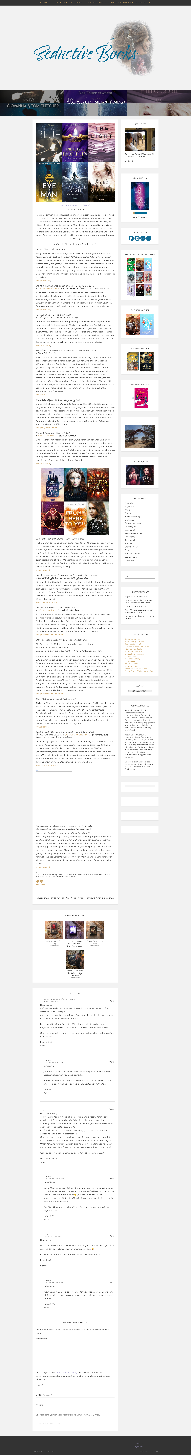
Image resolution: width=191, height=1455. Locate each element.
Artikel (127, 510)
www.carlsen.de (43, 570)
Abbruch (129, 503)
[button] (37, 881)
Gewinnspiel (130, 527)
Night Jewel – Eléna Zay (136, 597)
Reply (111, 1001)
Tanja (45, 1108)
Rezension (76, 3)
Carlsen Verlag (42, 898)
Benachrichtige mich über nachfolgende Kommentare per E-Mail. (68, 1415)
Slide (127, 550)
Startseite (46, 3)
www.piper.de (42, 727)
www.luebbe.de (43, 281)
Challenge (129, 520)
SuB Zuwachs (131, 557)
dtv (63, 898)
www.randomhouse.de (47, 765)
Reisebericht (130, 540)
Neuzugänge (131, 537)
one (74, 898)
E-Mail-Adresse (44, 1395)
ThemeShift (153, 1451)
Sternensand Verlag (105, 898)
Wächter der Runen (47, 610)
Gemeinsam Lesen (133, 523)
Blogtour (129, 513)
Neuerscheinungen (133, 533)
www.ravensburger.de (46, 602)
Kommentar (42, 1339)
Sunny (45, 1234)
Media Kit (129, 161)
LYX (68, 898)
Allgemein (129, 507)
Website (39, 1405)
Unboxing (129, 560)
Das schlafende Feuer (49, 288)
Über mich (61, 3)
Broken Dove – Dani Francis (137, 606)
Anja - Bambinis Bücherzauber (59, 999)
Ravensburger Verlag (86, 898)
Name (39, 1385)
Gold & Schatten (46, 436)
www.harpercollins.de (46, 428)
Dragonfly (55, 898)
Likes (41, 885)
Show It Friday (131, 547)
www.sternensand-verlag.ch (49, 635)
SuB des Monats (97, 3)
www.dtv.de (41, 395)
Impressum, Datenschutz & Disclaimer (131, 3)
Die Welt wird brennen (76, 735)
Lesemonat (130, 530)
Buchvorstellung (132, 517)
